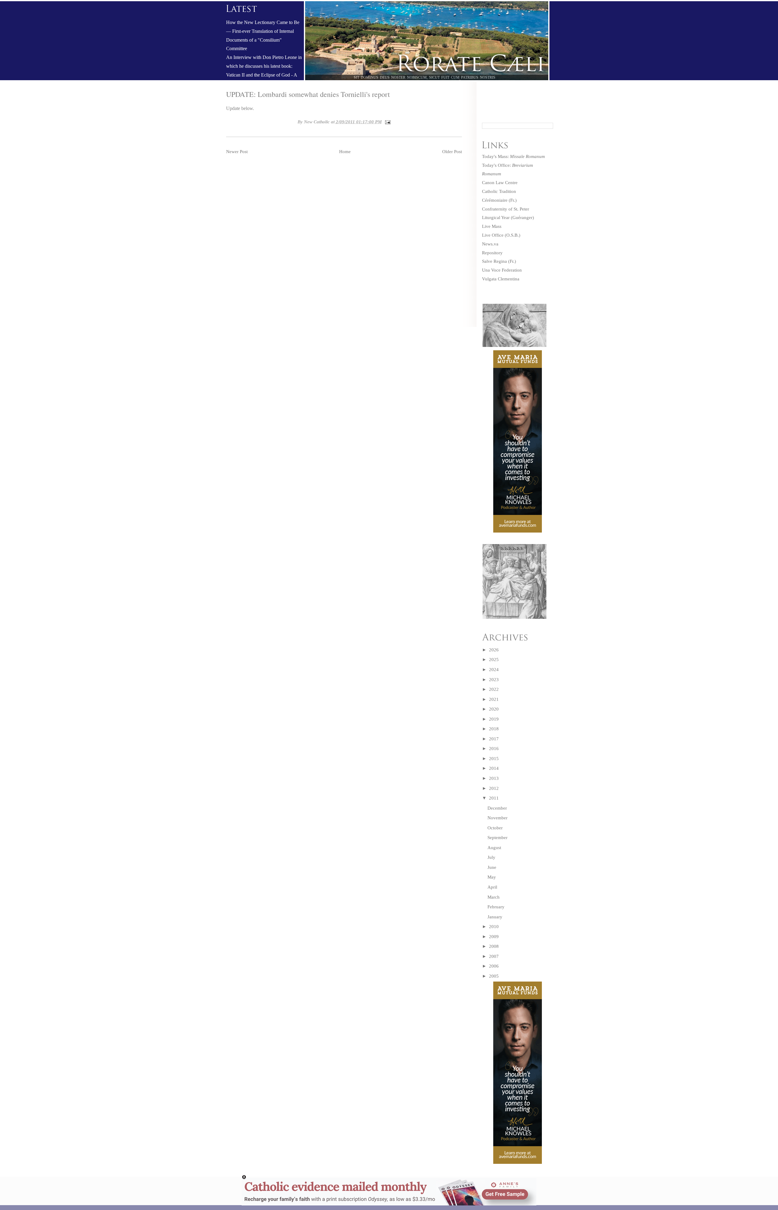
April (492, 887)
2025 (494, 659)
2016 (494, 748)
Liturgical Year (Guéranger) (508, 217)
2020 (494, 709)
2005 (494, 976)
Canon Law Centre (500, 182)
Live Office (493, 235)
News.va (490, 244)
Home (345, 151)
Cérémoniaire (495, 200)
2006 (494, 966)
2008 (494, 946)
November (497, 817)
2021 (494, 699)
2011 (494, 798)
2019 (494, 719)
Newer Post (237, 151)
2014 (494, 768)
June (491, 867)
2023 (494, 679)
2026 (494, 649)
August (494, 847)
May (491, 877)
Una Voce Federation (502, 270)
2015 (494, 758)
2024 (494, 669)
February (495, 906)
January (494, 916)
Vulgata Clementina (500, 278)
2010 (494, 926)
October (495, 827)
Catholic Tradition (499, 191)
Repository (492, 252)
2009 (494, 936)
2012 (494, 788)
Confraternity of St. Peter (505, 209)
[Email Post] (387, 121)
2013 (494, 778)
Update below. (240, 108)
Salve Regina (494, 261)
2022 (494, 689)
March (493, 897)
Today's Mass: (513, 156)
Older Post (452, 151)
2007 (494, 956)
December (497, 808)
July (491, 857)
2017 (494, 738)
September (497, 837)
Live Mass (491, 226)
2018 (494, 728)
